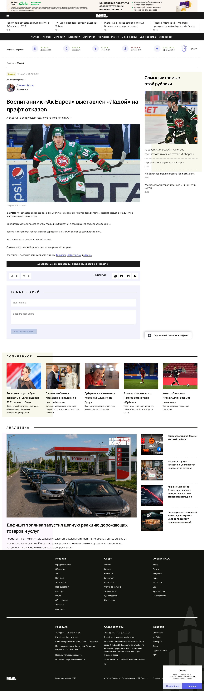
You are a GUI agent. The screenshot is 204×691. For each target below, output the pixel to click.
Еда (154, 586)
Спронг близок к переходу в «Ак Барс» (164, 162)
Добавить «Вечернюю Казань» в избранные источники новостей (73, 263)
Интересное (166, 36)
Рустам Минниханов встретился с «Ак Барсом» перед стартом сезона (124, 24)
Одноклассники (160, 650)
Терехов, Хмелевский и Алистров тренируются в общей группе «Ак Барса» (174, 24)
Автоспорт (89, 36)
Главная (10, 63)
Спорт (108, 558)
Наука (58, 595)
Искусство (158, 582)
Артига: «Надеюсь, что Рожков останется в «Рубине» (138, 398)
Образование (61, 600)
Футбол (35, 36)
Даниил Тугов (25, 85)
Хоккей (47, 36)
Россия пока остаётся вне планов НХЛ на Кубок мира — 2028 (28, 24)
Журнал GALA (161, 558)
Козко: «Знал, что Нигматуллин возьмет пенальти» (176, 398)
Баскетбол (74, 36)
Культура (59, 591)
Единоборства (148, 36)
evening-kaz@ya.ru (70, 637)
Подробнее (172, 686)
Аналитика (18, 427)
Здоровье (157, 573)
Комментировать (23, 331)
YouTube (157, 637)
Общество (60, 569)
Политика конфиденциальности (70, 659)
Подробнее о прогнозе (16, 50)
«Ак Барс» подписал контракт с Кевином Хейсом (76, 24)
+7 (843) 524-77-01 (121, 632)
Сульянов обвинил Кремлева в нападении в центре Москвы (61, 398)
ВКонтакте (158, 632)
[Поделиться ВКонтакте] (115, 276)
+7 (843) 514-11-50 (72, 632)
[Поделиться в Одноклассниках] (122, 276)
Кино (155, 578)
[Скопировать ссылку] (135, 276)
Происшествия (62, 586)
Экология (59, 604)
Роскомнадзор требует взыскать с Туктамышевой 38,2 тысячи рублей (23, 398)
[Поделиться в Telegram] (128, 276)
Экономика (60, 582)
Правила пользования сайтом (69, 655)
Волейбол (59, 36)
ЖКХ (57, 573)
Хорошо (192, 686)
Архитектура (159, 591)
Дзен (155, 646)
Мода (155, 564)
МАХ (155, 655)
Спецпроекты (159, 595)
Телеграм (157, 641)
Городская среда (63, 564)
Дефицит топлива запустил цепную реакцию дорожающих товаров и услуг (67, 528)
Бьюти (156, 569)
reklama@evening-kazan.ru (123, 637)
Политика (59, 578)
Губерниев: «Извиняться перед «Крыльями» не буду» (100, 398)
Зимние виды (129, 36)
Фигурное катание (109, 36)
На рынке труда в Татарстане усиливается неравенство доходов (181, 464)
